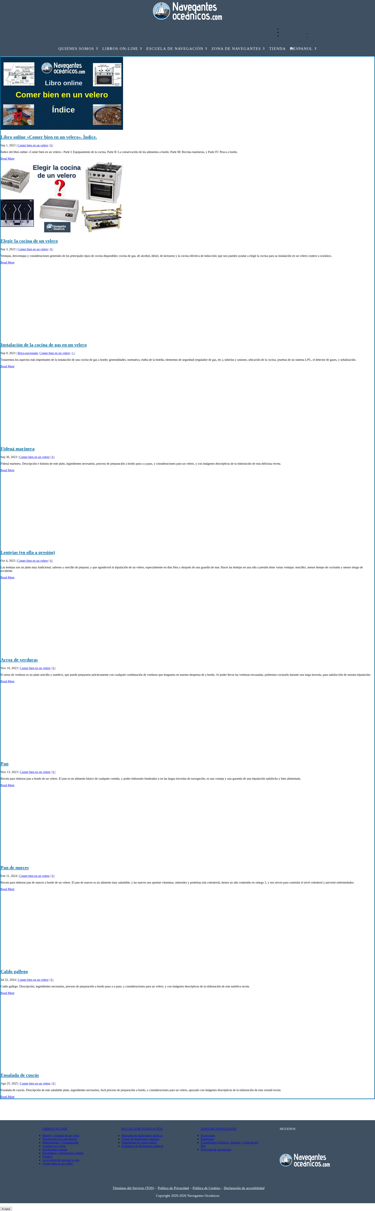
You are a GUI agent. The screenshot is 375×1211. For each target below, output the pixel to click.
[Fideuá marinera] (62, 440)
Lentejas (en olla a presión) (28, 552)
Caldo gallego (14, 971)
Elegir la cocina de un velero (29, 240)
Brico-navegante (28, 353)
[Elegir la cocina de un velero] (62, 232)
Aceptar (6, 1208)
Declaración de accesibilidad (244, 1188)
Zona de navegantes (236, 49)
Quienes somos (76, 49)
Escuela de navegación (174, 49)
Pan (4, 763)
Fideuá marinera (18, 448)
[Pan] (62, 755)
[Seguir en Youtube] (44, 20)
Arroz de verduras (19, 659)
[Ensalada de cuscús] (62, 1067)
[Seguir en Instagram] (60, 20)
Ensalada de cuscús (20, 1075)
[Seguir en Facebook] (52, 20)
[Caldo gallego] (62, 963)
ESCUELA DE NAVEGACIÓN (142, 1129)
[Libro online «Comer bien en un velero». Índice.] (62, 128)
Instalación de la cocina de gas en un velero (44, 344)
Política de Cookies (207, 1188)
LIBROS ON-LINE (54, 1129)
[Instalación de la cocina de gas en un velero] (62, 336)
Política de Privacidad (173, 1188)
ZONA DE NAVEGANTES (219, 1129)
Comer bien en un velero (33, 145)
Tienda (277, 49)
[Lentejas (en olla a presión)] (62, 544)
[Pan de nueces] (62, 859)
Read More (7, 158)
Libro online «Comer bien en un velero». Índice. (49, 137)
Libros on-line (120, 49)
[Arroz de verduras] (62, 651)
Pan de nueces (15, 867)
